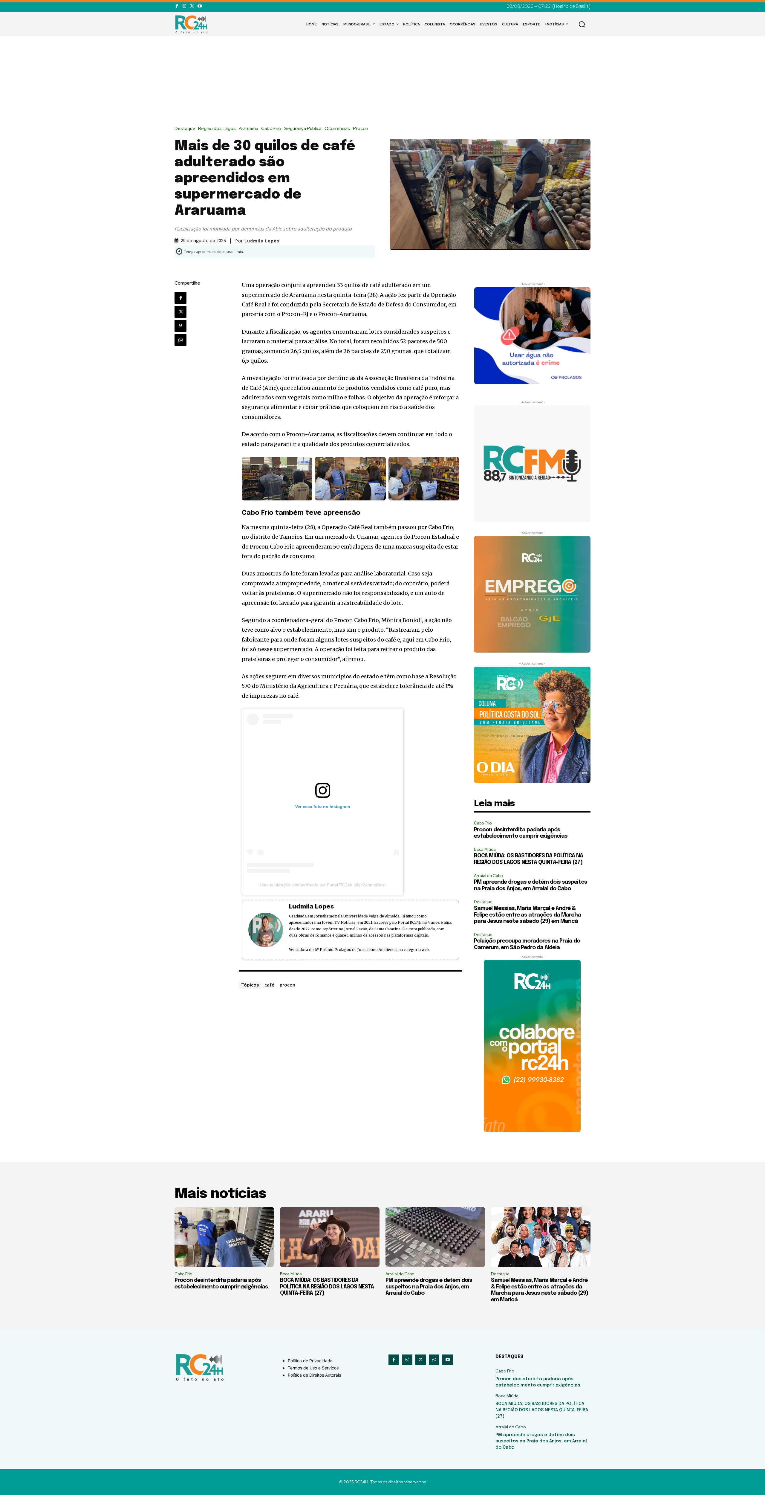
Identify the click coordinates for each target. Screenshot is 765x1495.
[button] (581, 24)
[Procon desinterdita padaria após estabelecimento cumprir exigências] (224, 1237)
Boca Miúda (485, 849)
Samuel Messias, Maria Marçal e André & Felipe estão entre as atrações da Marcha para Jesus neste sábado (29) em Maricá (527, 915)
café (269, 985)
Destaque (185, 128)
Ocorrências (337, 128)
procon (287, 985)
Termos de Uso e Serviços (313, 1367)
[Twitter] (192, 6)
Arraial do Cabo (488, 875)
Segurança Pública (303, 128)
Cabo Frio (271, 128)
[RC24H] (192, 24)
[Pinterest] (180, 326)
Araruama (248, 128)
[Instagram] (184, 6)
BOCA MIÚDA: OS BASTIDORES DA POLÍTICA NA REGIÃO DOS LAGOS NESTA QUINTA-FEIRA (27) (327, 1287)
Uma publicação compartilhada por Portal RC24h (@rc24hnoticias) (323, 884)
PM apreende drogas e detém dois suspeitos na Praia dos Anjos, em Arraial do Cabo (428, 1287)
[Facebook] (177, 6)
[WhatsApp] (180, 340)
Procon (360, 128)
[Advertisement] (382, 81)
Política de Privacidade (310, 1360)
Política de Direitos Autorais (314, 1375)
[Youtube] (199, 6)
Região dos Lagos (217, 128)
